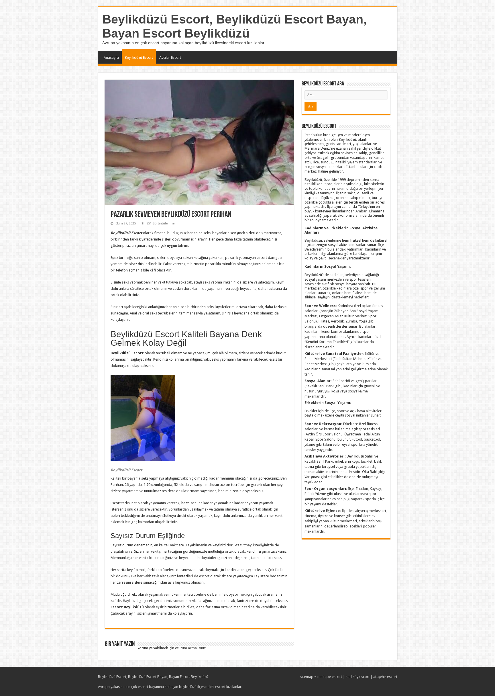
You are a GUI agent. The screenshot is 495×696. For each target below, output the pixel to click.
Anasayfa (111, 57)
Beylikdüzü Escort (139, 57)
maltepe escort (329, 677)
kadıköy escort (358, 677)
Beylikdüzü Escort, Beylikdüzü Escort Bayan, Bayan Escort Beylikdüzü (234, 26)
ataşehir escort (385, 677)
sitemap (306, 677)
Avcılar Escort (170, 57)
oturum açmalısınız (190, 648)
